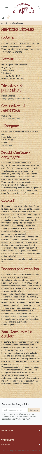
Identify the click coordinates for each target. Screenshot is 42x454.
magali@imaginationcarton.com (16, 98)
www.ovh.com (7, 145)
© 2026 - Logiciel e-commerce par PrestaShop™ (21, 451)
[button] (39, 7)
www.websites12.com (11, 118)
